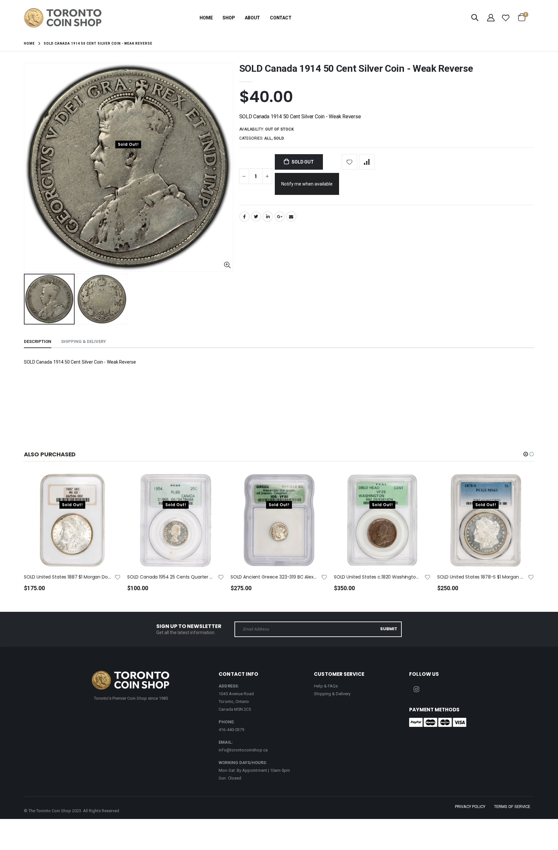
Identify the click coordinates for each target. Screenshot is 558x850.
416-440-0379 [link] (231, 729)
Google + (279, 216)
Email (291, 216)
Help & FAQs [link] (326, 686)
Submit (388, 629)
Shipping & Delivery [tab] (83, 341)
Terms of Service (512, 806)
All (268, 138)
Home (29, 43)
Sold (279, 138)
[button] (526, 454)
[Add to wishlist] (349, 162)
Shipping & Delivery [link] (332, 693)
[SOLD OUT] (110, 487)
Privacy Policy (470, 806)
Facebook (244, 216)
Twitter (256, 216)
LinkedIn (268, 216)
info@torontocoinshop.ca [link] (243, 750)
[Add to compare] (367, 162)
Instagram (416, 689)
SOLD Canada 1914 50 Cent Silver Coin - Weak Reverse (356, 68)
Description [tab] (37, 341)
